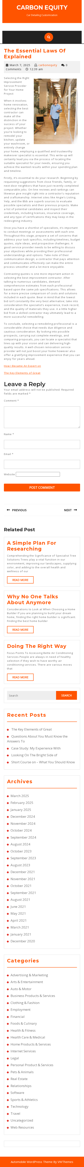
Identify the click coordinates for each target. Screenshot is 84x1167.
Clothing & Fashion (25, 1002)
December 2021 (23, 872)
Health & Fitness (23, 1030)
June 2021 (18, 906)
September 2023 (23, 858)
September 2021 (23, 892)
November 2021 (23, 879)
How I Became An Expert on (22, 366)
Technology (20, 1106)
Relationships (21, 1086)
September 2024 (23, 837)
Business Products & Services (33, 995)
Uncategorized (22, 1120)
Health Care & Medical (28, 1037)
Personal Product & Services (32, 1065)
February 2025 (22, 802)
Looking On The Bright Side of (34, 755)
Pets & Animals (22, 1072)
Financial (18, 1016)
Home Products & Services (31, 1044)
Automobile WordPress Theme (32, 1162)
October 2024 (21, 830)
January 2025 (21, 809)
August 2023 (20, 865)
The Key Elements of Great (22, 373)
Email (8, 454)
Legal (15, 1058)
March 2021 (20, 927)
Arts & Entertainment (27, 982)
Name (9, 434)
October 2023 (21, 851)
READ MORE (23, 581)
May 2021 (18, 913)
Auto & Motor (21, 989)
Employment (20, 1009)
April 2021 (19, 920)
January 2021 (21, 934)
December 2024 (23, 816)
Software (17, 1092)
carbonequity (47, 65)
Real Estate (19, 1079)
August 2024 (20, 844)
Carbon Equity (42, 7)
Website (9, 474)
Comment (11, 400)
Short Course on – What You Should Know (43, 762)
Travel (15, 1113)
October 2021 (21, 885)
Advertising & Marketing (29, 975)
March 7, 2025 (20, 65)
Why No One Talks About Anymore (32, 599)
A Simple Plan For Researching (31, 546)
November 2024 (23, 823)
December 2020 (23, 941)
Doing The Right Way (36, 646)
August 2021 (20, 899)
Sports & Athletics (24, 1099)
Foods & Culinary (24, 1023)
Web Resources (22, 1127)
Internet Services (23, 1051)
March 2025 (20, 796)
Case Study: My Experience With (36, 748)
